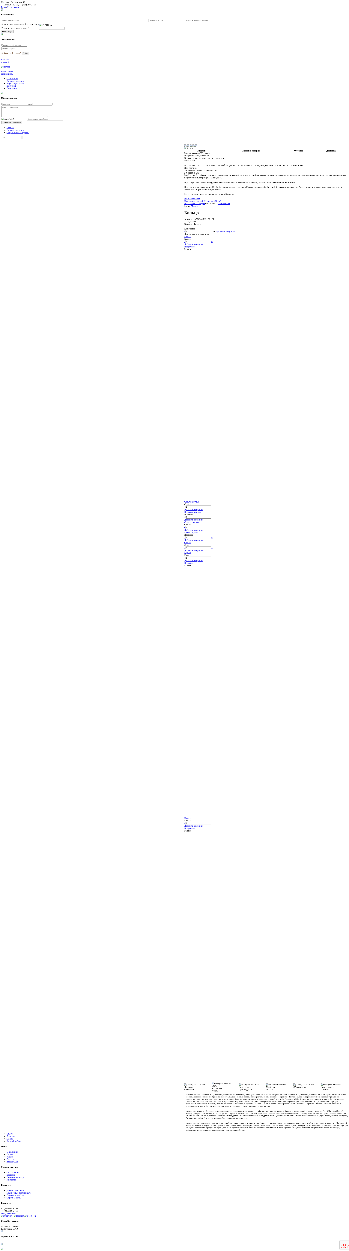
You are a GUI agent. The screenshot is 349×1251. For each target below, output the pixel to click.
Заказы (10, 1157)
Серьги (187, 542)
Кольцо (187, 236)
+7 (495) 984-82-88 (9, 5)
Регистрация (13, 7)
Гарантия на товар (15, 1177)
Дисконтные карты (15, 1190)
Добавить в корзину (225, 231)
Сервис (10, 1138)
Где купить (12, 88)
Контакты (11, 1180)
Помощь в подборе (15, 1195)
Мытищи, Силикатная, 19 (13, 2)
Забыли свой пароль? (11, 53)
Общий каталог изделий (18, 132)
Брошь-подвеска (191, 532)
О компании (12, 78)
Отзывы (10, 1159)
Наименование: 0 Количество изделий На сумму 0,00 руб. (203, 199)
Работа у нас (12, 1161)
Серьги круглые (191, 502)
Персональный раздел (194, 203)
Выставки (11, 86)
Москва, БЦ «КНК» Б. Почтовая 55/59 (10, 1227)
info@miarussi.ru (8, 1213)
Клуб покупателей (15, 83)
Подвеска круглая (192, 512)
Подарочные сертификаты (19, 1193)
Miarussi (194, 206)
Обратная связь (14, 1198)
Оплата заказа (13, 1172)
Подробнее (189, 247)
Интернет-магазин (15, 81)
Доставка (11, 1136)
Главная (10, 127)
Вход (3, 7)
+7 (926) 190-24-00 (27, 5)
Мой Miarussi (224, 203)
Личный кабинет (14, 1141)
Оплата (10, 1134)
